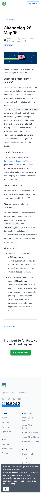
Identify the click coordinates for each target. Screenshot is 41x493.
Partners (5, 427)
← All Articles (9, 20)
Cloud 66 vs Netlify (30, 437)
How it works (7, 448)
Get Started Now (20, 352)
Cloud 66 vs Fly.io (30, 432)
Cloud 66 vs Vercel (30, 441)
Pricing (5, 453)
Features (5, 444)
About (4, 418)
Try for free (33, 4)
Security (5, 422)
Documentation (29, 454)
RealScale (26, 463)
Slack (24, 458)
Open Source (7, 431)
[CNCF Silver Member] (11, 404)
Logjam (7, 87)
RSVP (28, 272)
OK (6, 489)
